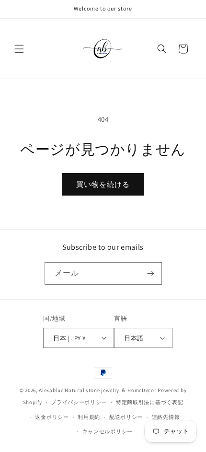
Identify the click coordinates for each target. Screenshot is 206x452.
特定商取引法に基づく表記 (149, 402)
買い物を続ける (103, 184)
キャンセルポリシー (107, 431)
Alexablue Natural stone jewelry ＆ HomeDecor (97, 390)
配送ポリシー (126, 417)
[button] (19, 48)
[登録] (150, 273)
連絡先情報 (166, 417)
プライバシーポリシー (79, 402)
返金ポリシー (52, 417)
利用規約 (89, 417)
